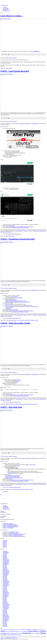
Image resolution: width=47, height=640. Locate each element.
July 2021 (5, 554)
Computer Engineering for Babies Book (13, 475)
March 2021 (5, 558)
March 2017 (5, 602)
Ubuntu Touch (13, 634)
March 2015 (5, 626)
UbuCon (38, 633)
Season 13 (5, 545)
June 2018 (5, 588)
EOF (7, 236)
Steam (20, 404)
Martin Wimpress (35, 123)
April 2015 (5, 625)
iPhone (15, 320)
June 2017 (5, 598)
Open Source (21, 320)
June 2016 (5, 610)
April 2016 (5, 613)
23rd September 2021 (4, 242)
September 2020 (6, 563)
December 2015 (6, 616)
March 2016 (5, 614)
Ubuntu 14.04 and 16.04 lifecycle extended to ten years (16, 300)
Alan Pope (22, 123)
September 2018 (6, 584)
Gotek (12, 320)
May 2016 (5, 612)
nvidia (23, 631)
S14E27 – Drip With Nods (11, 407)
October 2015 (5, 618)
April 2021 (5, 557)
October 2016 (5, 606)
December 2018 (6, 581)
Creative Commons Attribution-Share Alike (7, 637)
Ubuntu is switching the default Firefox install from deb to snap (17, 302)
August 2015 (5, 620)
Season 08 (5, 540)
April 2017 (5, 601)
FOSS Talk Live (23, 629)
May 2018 (5, 589)
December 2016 (6, 604)
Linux (18, 320)
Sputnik (18, 633)
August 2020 (5, 564)
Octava (9, 489)
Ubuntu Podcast (5, 5)
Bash (7, 404)
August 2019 (5, 575)
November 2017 (6, 593)
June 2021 (5, 555)
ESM (7, 320)
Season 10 (5, 542)
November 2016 (6, 605)
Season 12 (5, 544)
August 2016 (5, 608)
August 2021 (5, 553)
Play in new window (8, 57)
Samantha (9, 18)
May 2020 (5, 567)
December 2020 (6, 559)
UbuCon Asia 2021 (9, 304)
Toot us (30, 230)
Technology (32, 320)
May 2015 (5, 624)
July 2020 (5, 565)
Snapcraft (15, 633)
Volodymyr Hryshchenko (13, 309)
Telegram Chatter (6, 10)
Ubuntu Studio (8, 634)
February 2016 (6, 615)
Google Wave (8, 308)
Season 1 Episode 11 (9, 307)
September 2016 (6, 607)
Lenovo (41, 629)
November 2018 (6, 582)
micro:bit (8, 631)
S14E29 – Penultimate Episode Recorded (17, 239)
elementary (9, 629)
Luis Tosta (10, 478)
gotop (10, 157)
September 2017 (6, 595)
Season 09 (5, 541)
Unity (16, 634)
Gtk (33, 629)
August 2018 (5, 585)
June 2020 (5, 566)
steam (17, 381)
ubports (35, 633)
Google (31, 629)
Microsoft (12, 631)
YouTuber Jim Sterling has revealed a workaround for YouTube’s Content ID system (21, 306)
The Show (5, 7)
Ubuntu (10, 68)
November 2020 (6, 560)
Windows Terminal (17, 380)
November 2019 (6, 571)
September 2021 (6, 552)
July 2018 (5, 586)
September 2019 (6, 573)
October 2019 (5, 572)
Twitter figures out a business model (12, 476)
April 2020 (5, 568)
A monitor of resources (13, 189)
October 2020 (5, 561)
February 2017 (6, 603)
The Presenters (6, 8)
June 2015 (5, 622)
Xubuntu (20, 634)
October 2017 (5, 594)
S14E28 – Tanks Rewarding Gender (15, 323)
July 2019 (5, 576)
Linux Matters (36, 51)
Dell (6, 629)
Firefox (9, 320)
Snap (29, 320)
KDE (35, 629)
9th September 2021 (4, 410)
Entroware (13, 629)
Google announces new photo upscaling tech (14, 477)
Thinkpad (32, 633)
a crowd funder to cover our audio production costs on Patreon (21, 226)
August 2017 (5, 596)
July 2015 (5, 621)
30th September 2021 (4, 74)
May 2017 (5, 600)
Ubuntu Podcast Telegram (13, 234)
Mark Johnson (27, 123)
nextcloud (20, 631)
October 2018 (5, 583)
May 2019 (5, 578)
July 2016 (5, 609)
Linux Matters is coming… (11, 16)
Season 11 (5, 543)
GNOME (28, 629)
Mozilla (17, 631)
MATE (6, 631)
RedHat (10, 633)
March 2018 (5, 591)
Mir (14, 631)
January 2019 (5, 580)
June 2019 (5, 577)
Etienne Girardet (11, 225)
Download (15, 57)
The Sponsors (5, 9)
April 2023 (5, 551)
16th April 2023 (3, 18)
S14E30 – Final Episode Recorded (14, 71)
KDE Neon (38, 629)
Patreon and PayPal (11, 472)
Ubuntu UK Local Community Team (13, 636)
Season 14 (5, 546)
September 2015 (6, 619)
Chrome (1, 629)
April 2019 (5, 579)
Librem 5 (43, 629)
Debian (4, 629)
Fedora (16, 629)
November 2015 (6, 617)
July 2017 (5, 597)
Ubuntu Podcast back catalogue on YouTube (19, 227)
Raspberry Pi (6, 633)
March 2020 (5, 569)
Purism (1, 633)
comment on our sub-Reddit (5, 231)
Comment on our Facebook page (39, 230)
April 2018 (5, 590)
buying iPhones (15, 296)
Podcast (7, 68)
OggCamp (26, 631)
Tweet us (25, 230)
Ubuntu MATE (3, 634)
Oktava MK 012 (32, 464)
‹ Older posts (5, 491)
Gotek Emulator (19, 297)
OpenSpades (16, 465)
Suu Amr (10, 393)
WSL (18, 634)
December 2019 (6, 570)
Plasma (39, 631)
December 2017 (6, 592)
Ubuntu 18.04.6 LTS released (11, 299)
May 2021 (5, 556)
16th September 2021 (4, 326)
